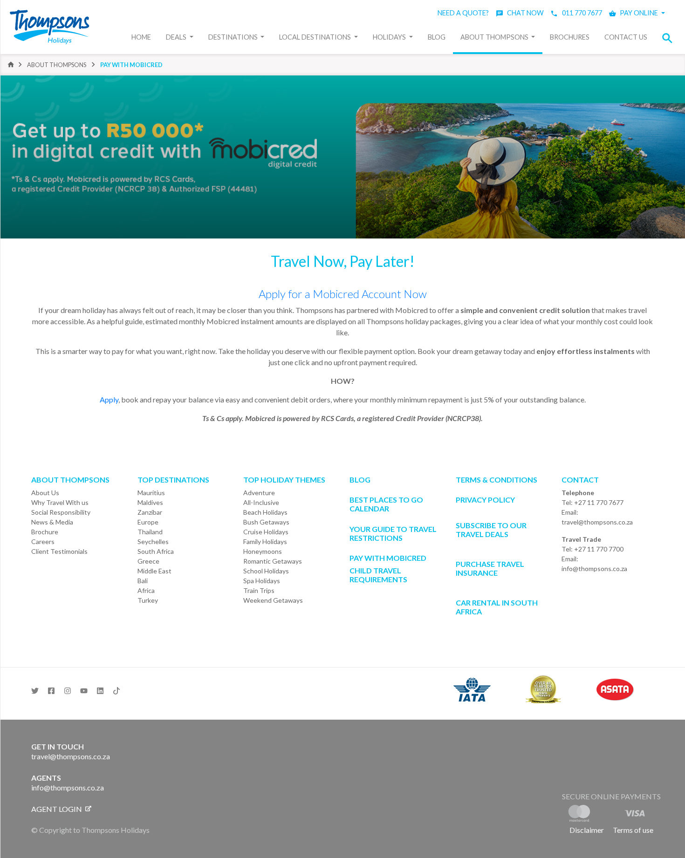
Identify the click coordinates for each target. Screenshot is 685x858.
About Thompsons (495, 37)
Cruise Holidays (265, 532)
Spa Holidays (261, 581)
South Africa (155, 551)
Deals (177, 37)
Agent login (57, 808)
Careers (43, 541)
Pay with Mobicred (131, 64)
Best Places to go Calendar (386, 504)
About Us (45, 493)
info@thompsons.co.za (594, 568)
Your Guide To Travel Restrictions (393, 533)
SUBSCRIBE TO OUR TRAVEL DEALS (491, 529)
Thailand (150, 532)
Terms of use (633, 829)
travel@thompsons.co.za (597, 522)
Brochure (44, 532)
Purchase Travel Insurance (490, 568)
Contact (580, 479)
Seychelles (153, 541)
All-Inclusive (261, 502)
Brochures (569, 37)
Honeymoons (262, 551)
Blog (436, 37)
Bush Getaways (266, 522)
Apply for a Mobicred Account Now (343, 293)
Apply (109, 399)
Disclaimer (586, 829)
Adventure (259, 493)
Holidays (390, 37)
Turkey (147, 600)
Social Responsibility (60, 512)
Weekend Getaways (273, 600)
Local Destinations (315, 37)
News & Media (52, 522)
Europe (147, 522)
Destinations (233, 37)
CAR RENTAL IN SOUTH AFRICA (497, 607)
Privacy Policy (485, 499)
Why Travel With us (60, 502)
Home (141, 37)
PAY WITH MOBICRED (387, 557)
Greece (148, 561)
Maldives (150, 502)
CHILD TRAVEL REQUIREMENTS (378, 575)
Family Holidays (265, 541)
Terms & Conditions (496, 479)
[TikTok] (116, 688)
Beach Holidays (265, 512)
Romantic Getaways (272, 561)
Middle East (154, 571)
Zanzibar (149, 512)
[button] (670, 38)
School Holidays (266, 571)
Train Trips (258, 590)
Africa (146, 590)
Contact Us (625, 37)
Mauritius (151, 493)
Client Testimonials (59, 551)
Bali (142, 581)
